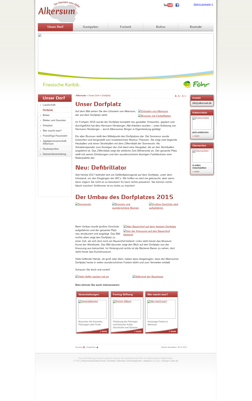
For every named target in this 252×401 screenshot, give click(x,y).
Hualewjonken (51, 148)
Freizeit (125, 27)
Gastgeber (90, 27)
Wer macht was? (52, 130)
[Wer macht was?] (161, 309)
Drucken (78, 347)
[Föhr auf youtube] (169, 5)
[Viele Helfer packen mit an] (92, 276)
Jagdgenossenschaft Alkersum (54, 142)
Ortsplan (48, 125)
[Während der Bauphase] (147, 276)
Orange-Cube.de (169, 361)
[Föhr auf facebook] (178, 5)
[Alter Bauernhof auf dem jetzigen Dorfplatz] (149, 226)
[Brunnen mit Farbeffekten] (154, 115)
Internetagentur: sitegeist (139, 361)
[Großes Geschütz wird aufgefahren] (166, 207)
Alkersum (81, 95)
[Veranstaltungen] (92, 309)
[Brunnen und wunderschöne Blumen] (129, 207)
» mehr (103, 331)
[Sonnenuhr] (83, 204)
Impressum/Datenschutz (94, 361)
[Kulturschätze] (202, 123)
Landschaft (49, 104)
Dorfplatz (106, 95)
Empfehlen (91, 347)
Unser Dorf (55, 27)
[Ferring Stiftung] (127, 309)
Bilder (46, 115)
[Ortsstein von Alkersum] (153, 111)
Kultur (160, 27)
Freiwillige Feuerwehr (55, 135)
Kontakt (196, 27)
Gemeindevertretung (54, 154)
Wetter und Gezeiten (54, 120)
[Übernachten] (202, 156)
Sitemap (121, 361)
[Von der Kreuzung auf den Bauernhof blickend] (151, 234)
